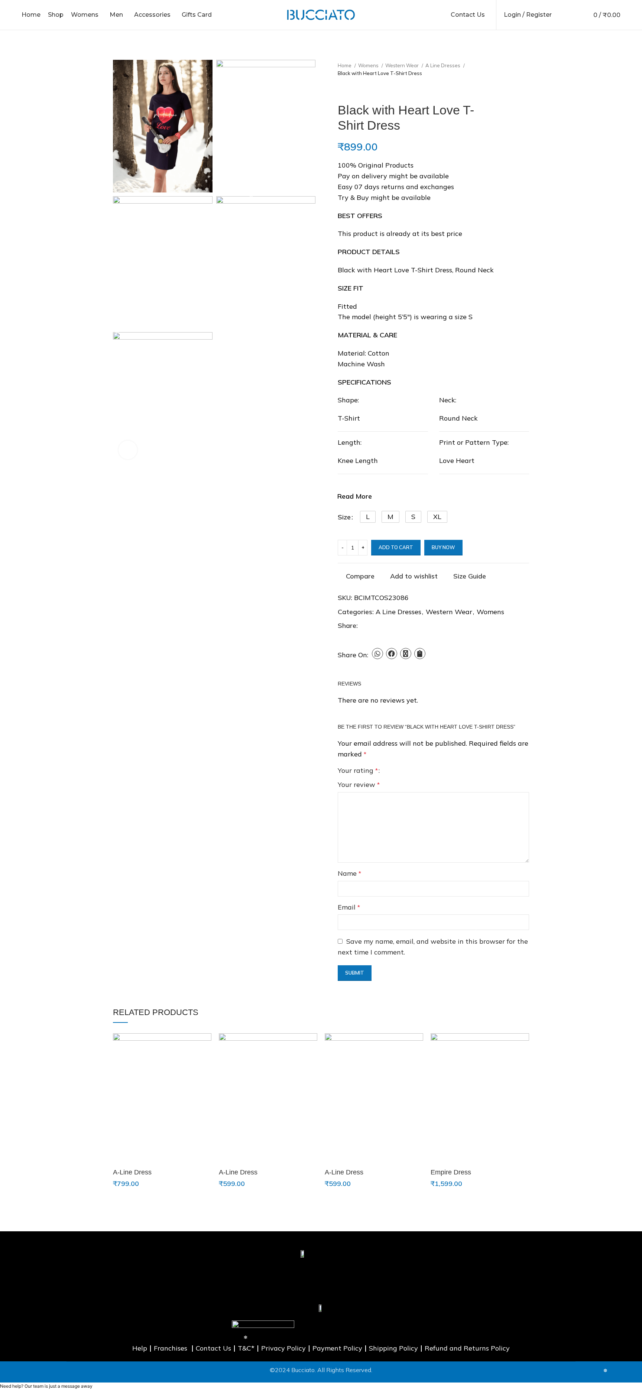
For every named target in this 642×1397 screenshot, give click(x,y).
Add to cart (396, 547)
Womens (369, 65)
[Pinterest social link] (381, 626)
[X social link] (372, 626)
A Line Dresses (443, 65)
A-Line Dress (132, 1172)
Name (349, 873)
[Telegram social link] (398, 626)
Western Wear (402, 65)
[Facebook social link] (364, 626)
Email (349, 907)
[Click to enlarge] (128, 450)
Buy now (443, 547)
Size (344, 517)
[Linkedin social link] (389, 626)
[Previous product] (341, 90)
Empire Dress (451, 1172)
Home (345, 65)
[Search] (561, 14)
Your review (359, 784)
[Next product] (356, 90)
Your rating (358, 770)
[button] (367, 516)
